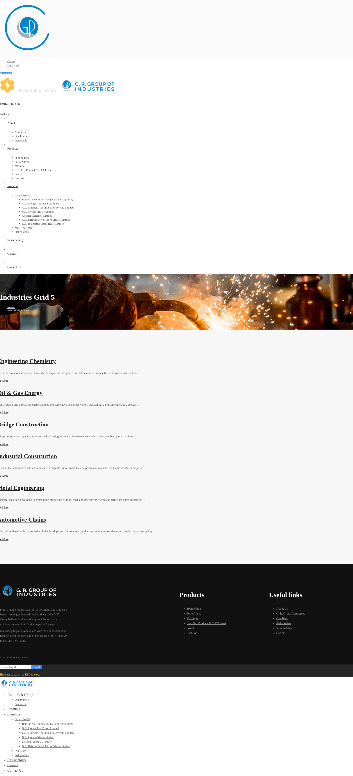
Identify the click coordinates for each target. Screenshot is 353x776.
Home (11, 307)
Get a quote (6, 73)
